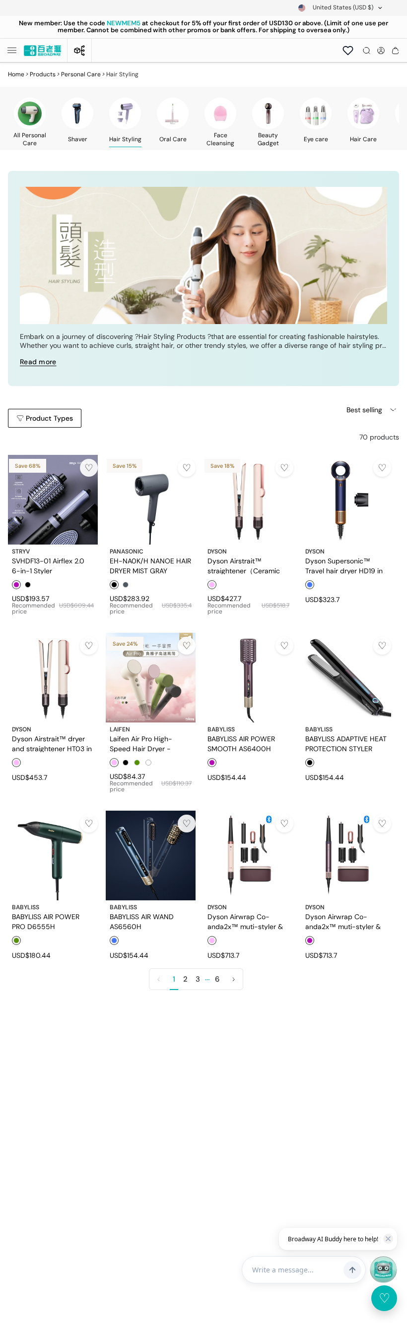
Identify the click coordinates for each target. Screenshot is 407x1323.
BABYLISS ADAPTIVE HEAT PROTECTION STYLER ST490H (346, 743)
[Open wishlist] (347, 50)
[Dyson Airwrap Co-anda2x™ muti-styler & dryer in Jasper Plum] (346, 855)
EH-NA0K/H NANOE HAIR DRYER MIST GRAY (150, 565)
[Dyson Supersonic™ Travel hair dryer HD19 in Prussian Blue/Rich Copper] (346, 500)
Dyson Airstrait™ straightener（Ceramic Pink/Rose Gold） (243, 565)
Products (43, 74)
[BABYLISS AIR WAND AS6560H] (151, 855)
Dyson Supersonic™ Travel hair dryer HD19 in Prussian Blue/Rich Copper (344, 565)
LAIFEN (120, 729)
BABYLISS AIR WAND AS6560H (142, 921)
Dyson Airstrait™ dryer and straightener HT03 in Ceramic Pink (52, 743)
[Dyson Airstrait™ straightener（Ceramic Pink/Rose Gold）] (248, 500)
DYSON (217, 551)
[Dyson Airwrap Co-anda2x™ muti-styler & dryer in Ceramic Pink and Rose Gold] (248, 855)
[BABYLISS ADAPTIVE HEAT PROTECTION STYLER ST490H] (346, 677)
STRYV (21, 551)
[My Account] (381, 51)
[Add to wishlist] (89, 468)
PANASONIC (126, 551)
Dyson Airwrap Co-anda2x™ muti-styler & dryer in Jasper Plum (343, 921)
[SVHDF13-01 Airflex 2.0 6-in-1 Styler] (53, 500)
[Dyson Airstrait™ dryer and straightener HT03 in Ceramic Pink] (53, 677)
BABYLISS (221, 729)
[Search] (366, 51)
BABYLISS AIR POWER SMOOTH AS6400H (241, 743)
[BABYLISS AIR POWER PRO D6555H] (53, 855)
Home (16, 74)
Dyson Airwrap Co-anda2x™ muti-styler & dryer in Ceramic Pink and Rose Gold (245, 921)
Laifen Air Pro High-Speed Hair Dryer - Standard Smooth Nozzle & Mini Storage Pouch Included (149, 743)
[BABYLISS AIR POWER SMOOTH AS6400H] (248, 677)
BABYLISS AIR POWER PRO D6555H (45, 921)
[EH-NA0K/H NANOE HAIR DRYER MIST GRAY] (151, 500)
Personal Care (81, 74)
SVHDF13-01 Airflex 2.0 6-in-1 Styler (48, 565)
